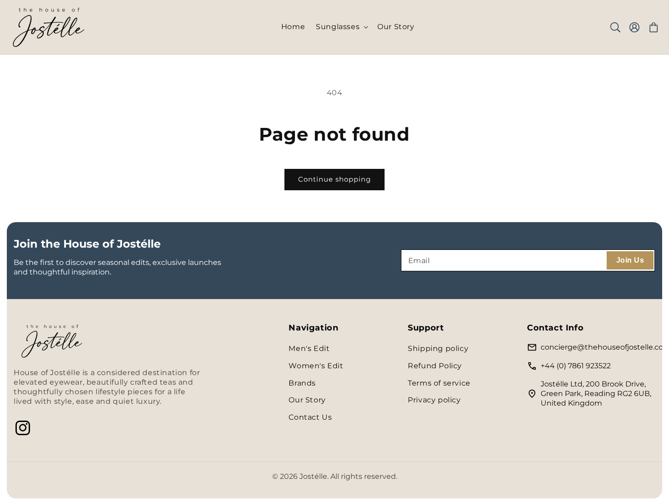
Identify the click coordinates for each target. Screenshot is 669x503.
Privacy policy (434, 400)
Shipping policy (438, 348)
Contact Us (310, 417)
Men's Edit (309, 348)
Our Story (307, 400)
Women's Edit (316, 365)
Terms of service (439, 383)
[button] (341, 27)
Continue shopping (334, 179)
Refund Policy (435, 365)
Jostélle (313, 476)
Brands (302, 383)
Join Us (630, 260)
